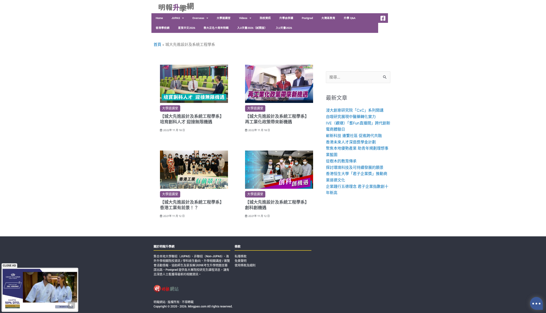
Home (159, 18)
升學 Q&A (350, 18)
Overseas (198, 18)
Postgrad (307, 18)
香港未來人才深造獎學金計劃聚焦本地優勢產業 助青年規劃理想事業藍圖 (357, 148)
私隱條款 (241, 256)
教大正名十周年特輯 (216, 27)
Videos (243, 18)
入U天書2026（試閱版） (252, 27)
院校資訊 (265, 18)
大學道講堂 (224, 18)
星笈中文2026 (186, 27)
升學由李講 (286, 18)
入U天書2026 (284, 27)
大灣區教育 (328, 18)
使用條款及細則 (245, 265)
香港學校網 (163, 27)
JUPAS (175, 18)
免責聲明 (241, 260)
